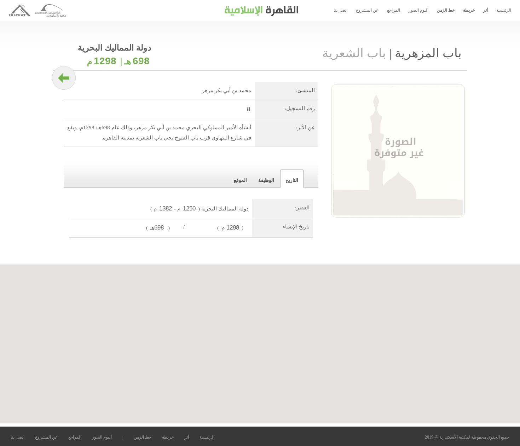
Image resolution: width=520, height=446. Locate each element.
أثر (485, 10)
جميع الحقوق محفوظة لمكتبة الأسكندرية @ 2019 (467, 437)
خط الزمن (446, 10)
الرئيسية (503, 10)
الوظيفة (266, 180)
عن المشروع (367, 10)
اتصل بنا (340, 10)
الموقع (240, 180)
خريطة (469, 10)
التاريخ (291, 180)
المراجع (393, 10)
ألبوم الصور (418, 10)
